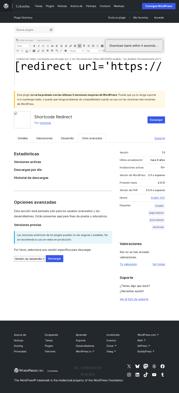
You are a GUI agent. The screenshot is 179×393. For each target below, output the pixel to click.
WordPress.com (148, 334)
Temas (49, 340)
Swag (111, 351)
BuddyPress (146, 351)
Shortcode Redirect (53, 116)
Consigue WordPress (158, 6)
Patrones (50, 351)
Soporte (160, 138)
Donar (112, 345)
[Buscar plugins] (51, 29)
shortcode (158, 227)
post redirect (157, 220)
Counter (159, 206)
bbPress (144, 345)
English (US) (158, 197)
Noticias (18, 340)
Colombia (52, 370)
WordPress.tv (85, 351)
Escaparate (51, 334)
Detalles (23, 138)
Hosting (18, 345)
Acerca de (20, 334)
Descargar (156, 119)
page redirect (156, 213)
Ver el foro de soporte (134, 299)
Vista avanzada (92, 138)
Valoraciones (44, 138)
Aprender (81, 334)
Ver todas (158, 264)
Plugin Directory (23, 17)
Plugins (49, 345)
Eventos (111, 340)
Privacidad (20, 351)
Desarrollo (67, 138)
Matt (142, 340)
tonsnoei (45, 123)
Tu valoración (128, 264)
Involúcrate (113, 334)
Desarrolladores (85, 345)
